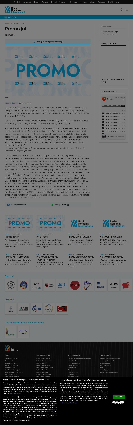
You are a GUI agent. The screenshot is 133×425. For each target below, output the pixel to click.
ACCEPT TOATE (118, 396)
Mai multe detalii (15, 393)
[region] (66, 401)
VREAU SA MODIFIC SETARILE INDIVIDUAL (118, 402)
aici (52, 409)
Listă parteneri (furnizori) (68, 403)
